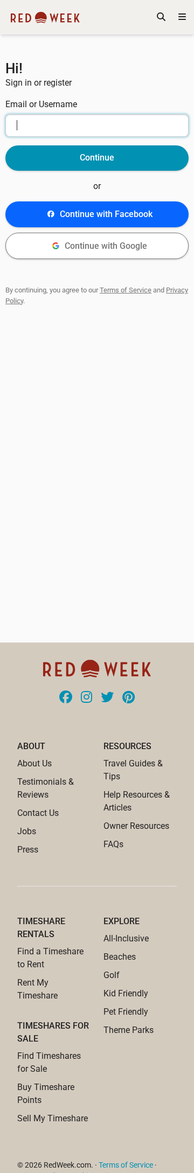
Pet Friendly (125, 1012)
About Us (34, 763)
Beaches (119, 957)
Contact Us (38, 813)
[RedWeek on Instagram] (86, 698)
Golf (111, 975)
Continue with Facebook (106, 214)
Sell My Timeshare (52, 1118)
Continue (97, 157)
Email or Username (41, 104)
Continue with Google (106, 246)
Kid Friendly (125, 993)
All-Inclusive (126, 938)
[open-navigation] (182, 17)
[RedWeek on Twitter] (107, 698)
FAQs (113, 844)
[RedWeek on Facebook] (65, 698)
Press (27, 849)
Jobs (26, 831)
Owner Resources (136, 826)
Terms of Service (125, 290)
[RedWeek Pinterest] (128, 698)
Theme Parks (128, 1030)
